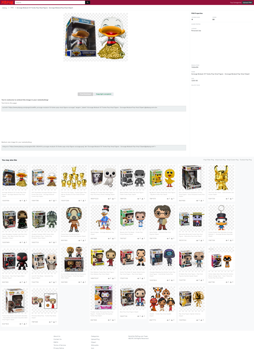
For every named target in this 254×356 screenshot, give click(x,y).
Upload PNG (247, 2)
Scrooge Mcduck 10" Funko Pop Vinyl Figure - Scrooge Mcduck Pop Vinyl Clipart (14, 194)
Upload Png (95, 339)
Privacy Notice (59, 348)
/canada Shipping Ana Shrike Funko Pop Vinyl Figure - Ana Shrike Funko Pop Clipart (162, 274)
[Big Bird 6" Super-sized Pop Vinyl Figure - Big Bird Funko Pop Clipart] (162, 178)
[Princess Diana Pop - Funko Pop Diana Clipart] (44, 301)
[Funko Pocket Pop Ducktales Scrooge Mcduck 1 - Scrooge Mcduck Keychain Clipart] (221, 217)
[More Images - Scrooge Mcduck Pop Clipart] (103, 217)
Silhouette (95, 345)
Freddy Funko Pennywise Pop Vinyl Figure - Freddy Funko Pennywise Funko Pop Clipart (102, 314)
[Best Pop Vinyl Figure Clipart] (133, 297)
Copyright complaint (103, 94)
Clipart (93, 342)
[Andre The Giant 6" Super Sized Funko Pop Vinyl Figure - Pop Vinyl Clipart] (133, 257)
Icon (92, 348)
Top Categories (235, 2)
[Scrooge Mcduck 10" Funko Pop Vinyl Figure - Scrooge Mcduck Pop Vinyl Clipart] (95, 37)
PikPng (4, 8)
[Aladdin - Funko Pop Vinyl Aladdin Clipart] (162, 299)
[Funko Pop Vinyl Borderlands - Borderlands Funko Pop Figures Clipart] (74, 219)
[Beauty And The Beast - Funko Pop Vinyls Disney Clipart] (133, 217)
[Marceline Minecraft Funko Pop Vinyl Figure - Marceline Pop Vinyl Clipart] (192, 219)
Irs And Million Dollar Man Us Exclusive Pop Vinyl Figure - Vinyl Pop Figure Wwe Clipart (73, 276)
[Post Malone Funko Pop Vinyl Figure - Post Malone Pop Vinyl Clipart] (103, 257)
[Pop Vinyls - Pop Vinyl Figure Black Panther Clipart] (15, 261)
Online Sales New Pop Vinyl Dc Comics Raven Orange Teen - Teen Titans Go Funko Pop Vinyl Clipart (220, 276)
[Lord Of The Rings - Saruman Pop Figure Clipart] (44, 261)
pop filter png (209, 160)
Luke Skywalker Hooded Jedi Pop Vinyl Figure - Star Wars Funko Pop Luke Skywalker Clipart (14, 236)
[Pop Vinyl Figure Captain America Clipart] (192, 299)
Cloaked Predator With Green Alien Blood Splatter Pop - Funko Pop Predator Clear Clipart (43, 236)
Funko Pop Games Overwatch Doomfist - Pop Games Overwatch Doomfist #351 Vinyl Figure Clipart (14, 317)
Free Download (85, 94)
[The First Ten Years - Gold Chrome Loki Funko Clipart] (221, 178)
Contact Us (58, 339)
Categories (95, 336)
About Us (57, 336)
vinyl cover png (232, 160)
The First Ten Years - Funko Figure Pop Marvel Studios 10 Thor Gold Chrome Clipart (74, 194)
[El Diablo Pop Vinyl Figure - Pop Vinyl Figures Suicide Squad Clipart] (192, 259)
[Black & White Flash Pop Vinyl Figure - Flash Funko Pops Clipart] (133, 178)
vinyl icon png (220, 160)
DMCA (56, 342)
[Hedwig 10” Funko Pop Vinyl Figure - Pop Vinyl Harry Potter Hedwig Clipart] (103, 178)
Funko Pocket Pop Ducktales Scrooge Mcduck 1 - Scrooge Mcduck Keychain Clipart (220, 234)
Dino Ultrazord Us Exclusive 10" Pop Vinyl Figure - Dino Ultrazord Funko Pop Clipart (192, 194)
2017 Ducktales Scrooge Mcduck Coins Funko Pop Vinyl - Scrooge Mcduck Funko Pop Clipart (44, 194)
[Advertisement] (95, 77)
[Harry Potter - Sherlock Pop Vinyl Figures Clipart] (162, 217)
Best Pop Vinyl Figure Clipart (129, 312)
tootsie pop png (246, 160)
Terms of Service (60, 345)
